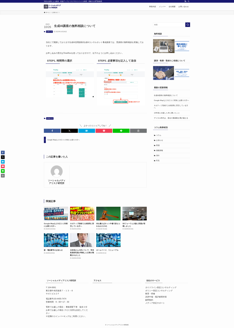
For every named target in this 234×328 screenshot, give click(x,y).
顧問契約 (149, 300)
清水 (158, 155)
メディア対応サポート (155, 303)
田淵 (158, 145)
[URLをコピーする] (138, 131)
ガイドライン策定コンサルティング (160, 287)
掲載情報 (159, 150)
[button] (52, 131)
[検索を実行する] (187, 24)
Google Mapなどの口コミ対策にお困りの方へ (171, 100)
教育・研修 (150, 294)
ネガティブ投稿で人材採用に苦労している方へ (171, 106)
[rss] (185, 1)
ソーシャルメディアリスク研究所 (56, 181)
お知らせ (49, 31)
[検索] (188, 1)
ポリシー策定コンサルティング (159, 291)
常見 (158, 161)
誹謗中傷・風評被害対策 (156, 297)
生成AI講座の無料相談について (166, 95)
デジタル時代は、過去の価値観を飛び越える (171, 118)
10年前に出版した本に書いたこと (167, 113)
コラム (158, 135)
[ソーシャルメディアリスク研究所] (52, 7)
